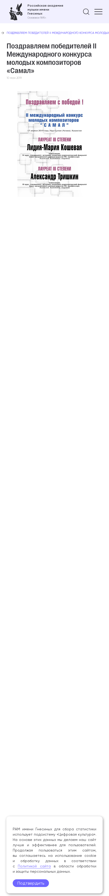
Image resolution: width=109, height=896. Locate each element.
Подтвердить (30, 883)
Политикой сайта (34, 866)
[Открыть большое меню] (98, 11)
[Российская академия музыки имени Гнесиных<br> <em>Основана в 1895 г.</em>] (35, 11)
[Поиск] (86, 12)
